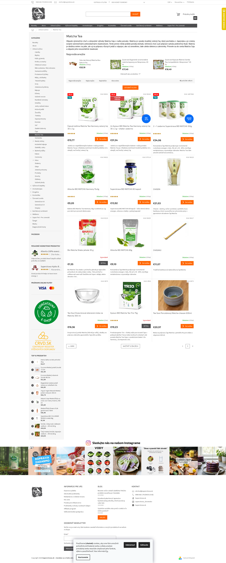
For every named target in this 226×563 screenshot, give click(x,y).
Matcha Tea (39, 135)
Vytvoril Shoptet (189, 558)
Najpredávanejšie (75, 81)
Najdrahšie (103, 81)
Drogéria (36, 192)
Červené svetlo (38, 198)
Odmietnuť (130, 545)
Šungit (35, 221)
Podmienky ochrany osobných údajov (77, 506)
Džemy (37, 93)
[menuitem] (34, 26)
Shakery (38, 163)
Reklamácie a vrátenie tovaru (74, 497)
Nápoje (37, 90)
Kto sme (67, 500)
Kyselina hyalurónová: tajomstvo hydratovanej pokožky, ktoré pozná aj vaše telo (111, 500)
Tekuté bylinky (40, 81)
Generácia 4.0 (39, 201)
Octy (36, 84)
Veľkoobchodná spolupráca (73, 512)
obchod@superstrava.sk (144, 491)
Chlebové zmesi (40, 65)
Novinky (35, 42)
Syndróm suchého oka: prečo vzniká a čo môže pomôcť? (112, 509)
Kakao (37, 154)
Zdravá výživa (37, 49)
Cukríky (37, 52)
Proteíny (38, 173)
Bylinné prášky (40, 151)
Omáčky (38, 103)
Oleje (37, 166)
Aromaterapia (37, 189)
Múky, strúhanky (40, 77)
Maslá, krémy (39, 141)
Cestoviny (38, 157)
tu (107, 551)
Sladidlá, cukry (40, 147)
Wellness (36, 214)
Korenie (37, 122)
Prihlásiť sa (71, 549)
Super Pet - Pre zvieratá (41, 217)
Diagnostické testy (39, 227)
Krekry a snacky (40, 62)
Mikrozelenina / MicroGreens (45, 68)
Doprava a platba (100, 2)
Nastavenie (83, 557)
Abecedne (115, 81)
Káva (36, 160)
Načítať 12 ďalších (130, 346)
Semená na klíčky (41, 71)
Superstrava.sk (140, 498)
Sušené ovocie (40, 97)
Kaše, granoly (40, 58)
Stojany (37, 208)
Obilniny (38, 179)
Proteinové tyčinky (41, 74)
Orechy (37, 176)
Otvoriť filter (130, 88)
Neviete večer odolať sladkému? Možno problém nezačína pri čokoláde (112, 492)
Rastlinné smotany (41, 100)
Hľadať (135, 14)
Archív (102, 517)
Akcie (34, 46)
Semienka (38, 138)
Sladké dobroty (40, 128)
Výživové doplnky (39, 186)
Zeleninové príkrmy (42, 87)
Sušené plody (40, 182)
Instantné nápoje (41, 144)
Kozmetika (36, 195)
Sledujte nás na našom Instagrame (116, 443)
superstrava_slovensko (143, 501)
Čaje (36, 131)
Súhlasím (144, 545)
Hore (72, 346)
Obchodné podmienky (119, 2)
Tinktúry (38, 116)
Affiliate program (70, 509)
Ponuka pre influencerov (72, 503)
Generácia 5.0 (39, 205)
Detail (103, 263)
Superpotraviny (40, 119)
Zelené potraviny (41, 170)
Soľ (36, 125)
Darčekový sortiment (40, 211)
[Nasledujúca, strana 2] (188, 346)
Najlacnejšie (90, 81)
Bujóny (37, 55)
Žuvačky (38, 112)
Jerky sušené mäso (42, 106)
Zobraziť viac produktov (129, 74)
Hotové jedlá (39, 109)
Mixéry (35, 224)
